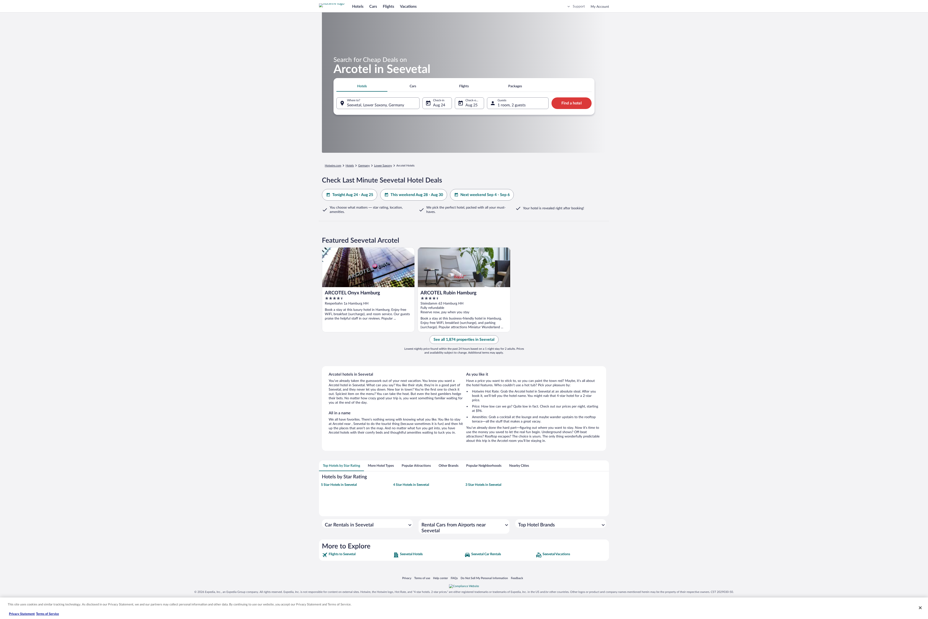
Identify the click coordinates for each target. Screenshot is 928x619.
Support (579, 6)
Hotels (357, 6)
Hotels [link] (350, 165)
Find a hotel (571, 103)
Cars (373, 6)
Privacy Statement (22, 614)
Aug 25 (471, 105)
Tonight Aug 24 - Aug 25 (352, 195)
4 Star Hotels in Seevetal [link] (411, 485)
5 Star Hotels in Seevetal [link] (339, 485)
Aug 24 (439, 105)
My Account (600, 6)
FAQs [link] (454, 578)
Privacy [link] (406, 578)
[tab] (361, 86)
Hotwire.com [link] (333, 165)
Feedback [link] (517, 578)
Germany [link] (364, 165)
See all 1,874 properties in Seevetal (464, 340)
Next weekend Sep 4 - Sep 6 (485, 195)
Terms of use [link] (422, 578)
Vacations (408, 6)
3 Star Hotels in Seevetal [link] (483, 485)
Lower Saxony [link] (383, 165)
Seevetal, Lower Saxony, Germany (375, 105)
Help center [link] (440, 578)
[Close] (920, 607)
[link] (357, 555)
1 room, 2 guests (512, 105)
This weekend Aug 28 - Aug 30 (417, 195)
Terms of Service (47, 614)
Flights (388, 6)
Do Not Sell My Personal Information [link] (484, 578)
